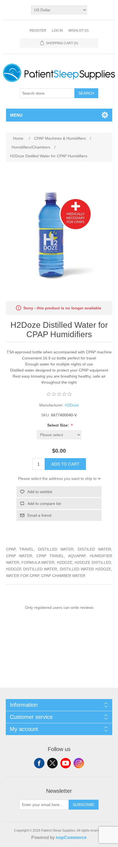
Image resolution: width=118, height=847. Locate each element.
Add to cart (65, 464)
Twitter (52, 763)
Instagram (79, 763)
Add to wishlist (39, 492)
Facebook (39, 763)
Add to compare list (44, 503)
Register (38, 30)
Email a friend (39, 515)
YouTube (65, 763)
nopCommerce (71, 837)
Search (86, 93)
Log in (57, 30)
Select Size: (58, 425)
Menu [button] (16, 115)
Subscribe (83, 804)
